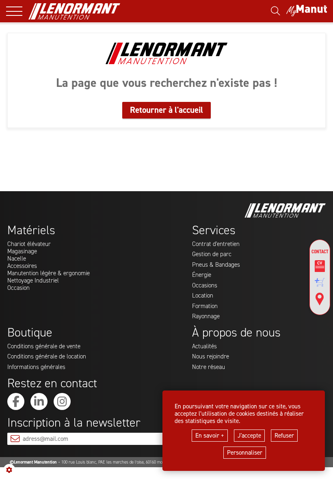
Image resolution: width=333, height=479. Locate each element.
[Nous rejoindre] (319, 266)
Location (202, 295)
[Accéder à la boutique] (319, 282)
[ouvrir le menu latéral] (17, 11)
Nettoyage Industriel (33, 280)
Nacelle (16, 258)
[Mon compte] (306, 11)
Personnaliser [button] (244, 453)
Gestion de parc (211, 254)
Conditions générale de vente (43, 346)
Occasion (18, 287)
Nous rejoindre (210, 356)
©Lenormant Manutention (33, 462)
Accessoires (22, 266)
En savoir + (209, 436)
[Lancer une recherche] (275, 11)
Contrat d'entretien (216, 244)
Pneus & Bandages (216, 264)
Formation (205, 306)
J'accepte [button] (249, 436)
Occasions (204, 285)
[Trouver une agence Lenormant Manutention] (319, 299)
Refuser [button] (284, 436)
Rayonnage (206, 316)
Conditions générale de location (46, 356)
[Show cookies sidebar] (9, 470)
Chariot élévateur (29, 244)
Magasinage (22, 251)
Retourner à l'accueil (166, 110)
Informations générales (36, 367)
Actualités (204, 346)
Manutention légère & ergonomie (48, 273)
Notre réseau (208, 367)
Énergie (201, 274)
